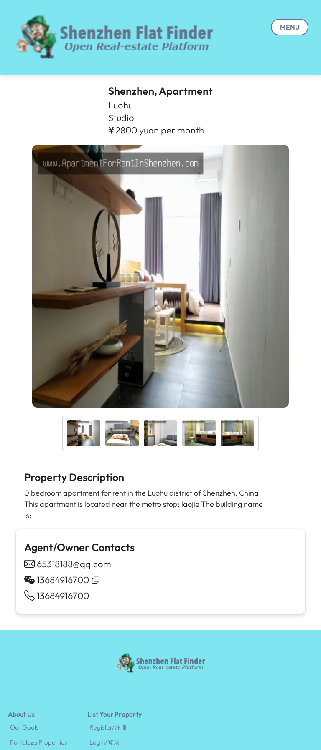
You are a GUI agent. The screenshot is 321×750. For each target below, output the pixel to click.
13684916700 (63, 595)
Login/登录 (104, 742)
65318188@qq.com (74, 564)
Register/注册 (108, 727)
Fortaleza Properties (38, 742)
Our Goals (24, 727)
